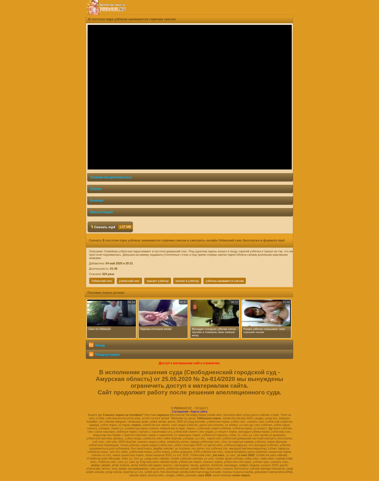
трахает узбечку (157, 281)
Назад (99, 345)
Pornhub (96, 200)
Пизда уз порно (107, 354)
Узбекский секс (101, 281)
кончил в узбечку (187, 281)
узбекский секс (129, 281)
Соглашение (180, 411)
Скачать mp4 (112, 227)
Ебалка (95, 189)
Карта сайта (199, 411)
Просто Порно (101, 212)
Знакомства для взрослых (111, 177)
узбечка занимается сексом (225, 281)
